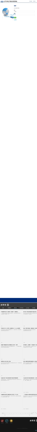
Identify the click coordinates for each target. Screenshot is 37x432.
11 (27, 413)
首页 (3, 307)
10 (25, 413)
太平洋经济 (21, 307)
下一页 (29, 413)
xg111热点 (27, 307)
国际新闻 (15, 307)
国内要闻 (9, 307)
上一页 (5, 413)
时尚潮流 (33, 307)
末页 (32, 413)
